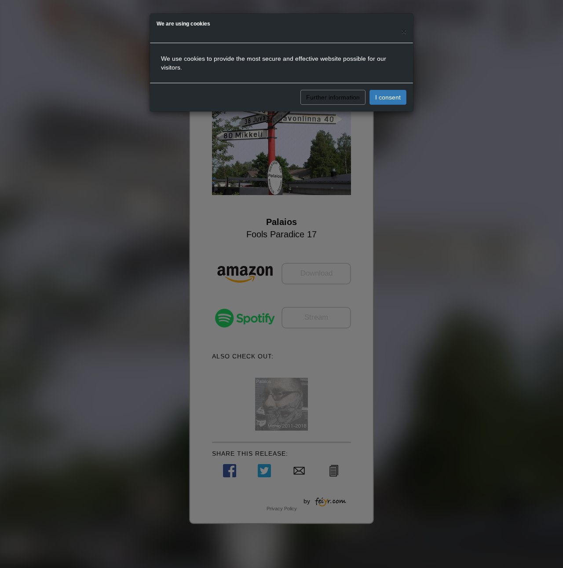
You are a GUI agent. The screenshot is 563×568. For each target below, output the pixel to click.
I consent (388, 97)
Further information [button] (333, 97)
